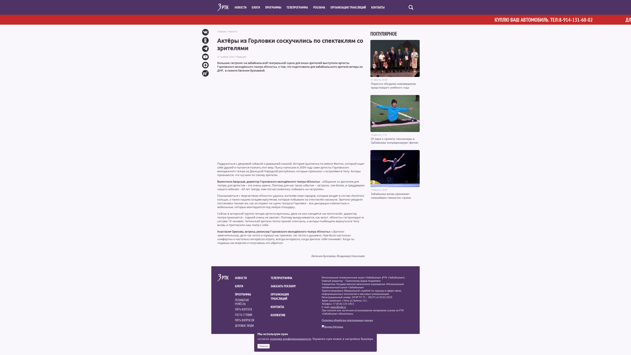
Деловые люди (244, 326)
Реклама (319, 7)
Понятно (263, 346)
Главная (221, 31)
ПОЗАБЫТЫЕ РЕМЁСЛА (242, 302)
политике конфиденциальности (290, 339)
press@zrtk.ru (338, 307)
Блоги (256, 7)
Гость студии (243, 315)
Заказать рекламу (283, 286)
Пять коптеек (243, 309)
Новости (240, 7)
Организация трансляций (348, 7)
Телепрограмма (297, 7)
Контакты (378, 7)
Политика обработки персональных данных (347, 320)
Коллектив (278, 315)
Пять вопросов (244, 320)
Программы (273, 7)
